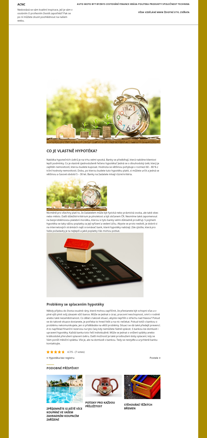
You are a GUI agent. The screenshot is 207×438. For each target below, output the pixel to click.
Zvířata (185, 12)
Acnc (21, 4)
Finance (124, 4)
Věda (141, 12)
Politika (143, 4)
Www (160, 12)
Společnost (169, 4)
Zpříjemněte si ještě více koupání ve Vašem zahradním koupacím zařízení (64, 414)
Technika (184, 4)
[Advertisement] (103, 50)
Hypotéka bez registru (61, 358)
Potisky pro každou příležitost (100, 404)
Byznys (101, 4)
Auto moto (84, 4)
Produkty (156, 4)
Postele (154, 358)
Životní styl (172, 12)
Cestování (112, 4)
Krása (134, 4)
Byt (94, 4)
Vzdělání (150, 12)
